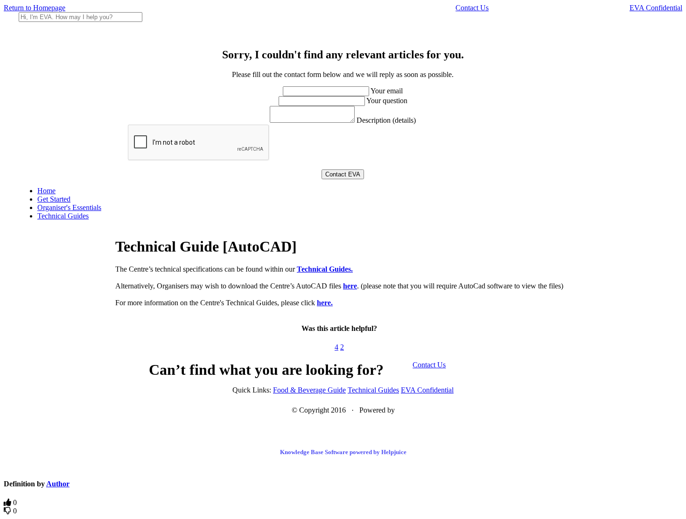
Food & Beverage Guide (309, 390)
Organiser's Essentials (69, 207)
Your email (387, 91)
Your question (386, 101)
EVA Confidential (656, 8)
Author (58, 484)
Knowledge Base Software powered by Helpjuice (343, 452)
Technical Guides (63, 216)
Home (46, 191)
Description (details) (386, 120)
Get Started (53, 199)
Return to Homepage (34, 8)
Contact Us (472, 8)
